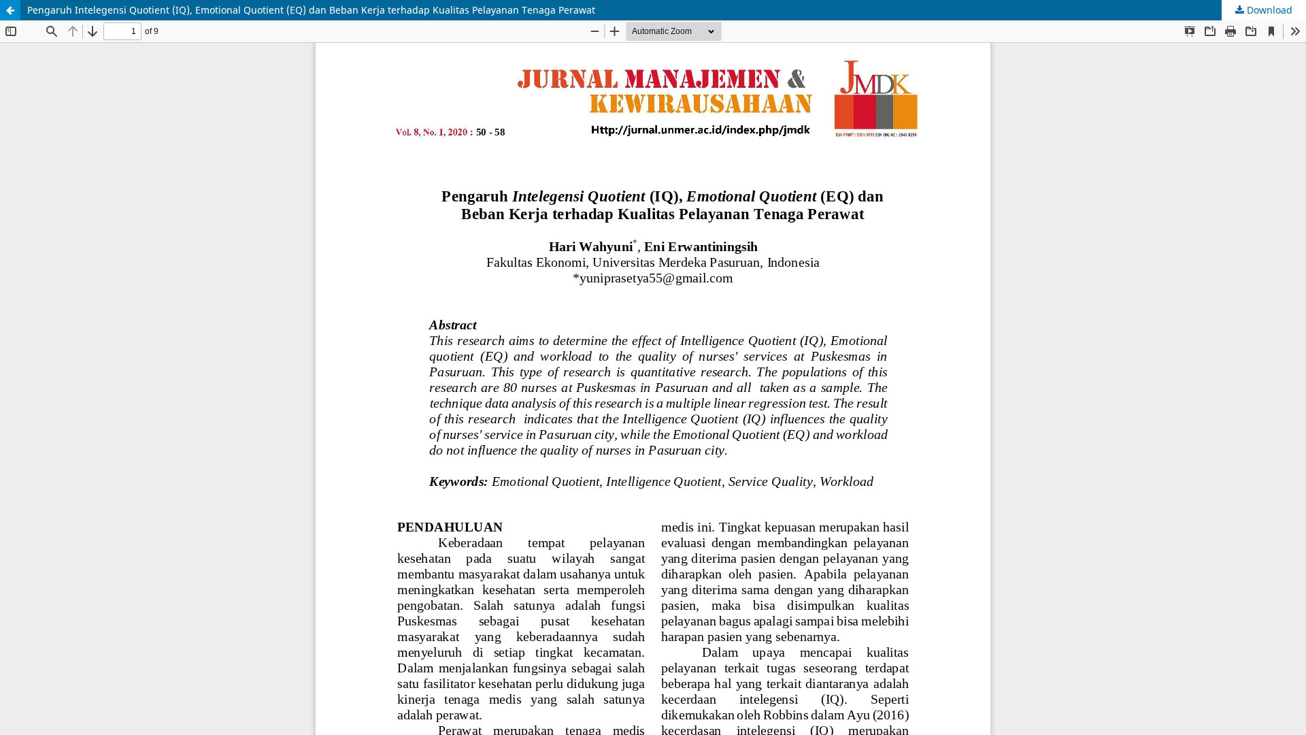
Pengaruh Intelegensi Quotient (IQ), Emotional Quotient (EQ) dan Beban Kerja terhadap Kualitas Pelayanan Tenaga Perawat (311, 9)
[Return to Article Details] (10, 10)
